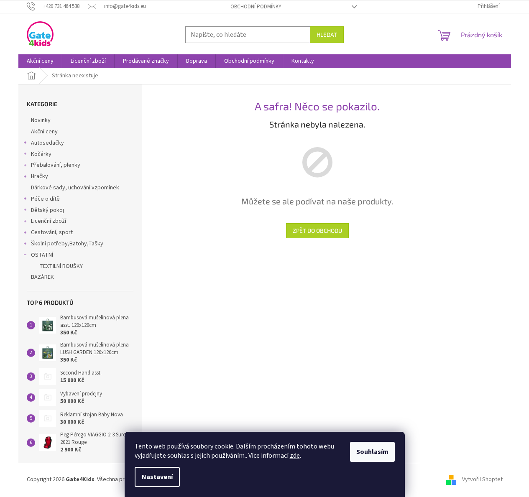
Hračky (39, 176)
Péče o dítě (45, 199)
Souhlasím (372, 451)
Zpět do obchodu (317, 230)
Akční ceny (44, 131)
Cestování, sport (52, 232)
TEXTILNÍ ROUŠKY (61, 266)
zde (295, 455)
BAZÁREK (42, 277)
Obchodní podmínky (255, 6)
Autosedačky (47, 143)
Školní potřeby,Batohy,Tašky (67, 244)
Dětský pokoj (47, 210)
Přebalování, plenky (55, 165)
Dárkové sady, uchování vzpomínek (75, 188)
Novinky (41, 120)
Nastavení (157, 477)
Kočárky (41, 154)
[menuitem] (40, 61)
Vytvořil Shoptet (482, 480)
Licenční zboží (48, 221)
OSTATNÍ (42, 255)
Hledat (327, 34)
